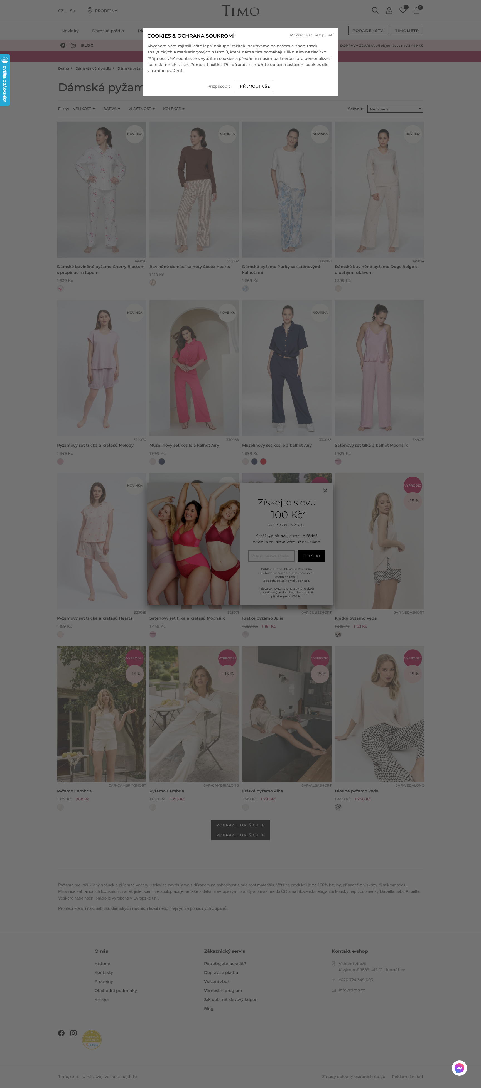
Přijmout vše (255, 86)
